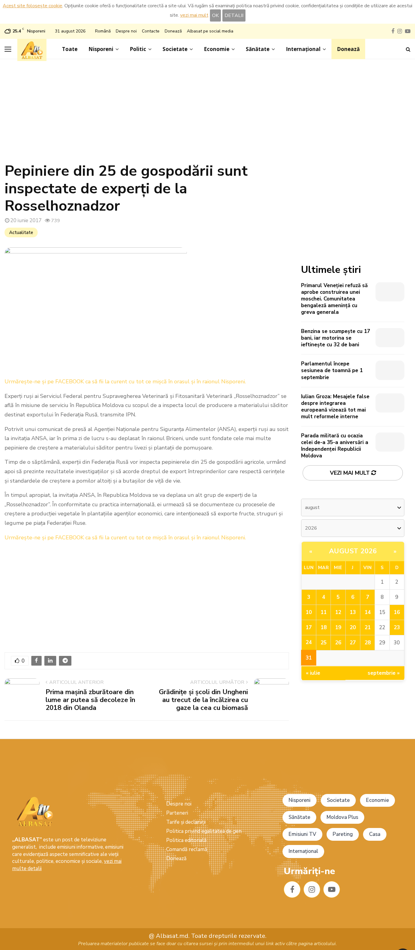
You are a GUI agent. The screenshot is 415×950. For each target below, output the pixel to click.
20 (353, 627)
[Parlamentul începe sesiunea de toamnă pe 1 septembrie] (390, 370)
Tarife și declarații (186, 822)
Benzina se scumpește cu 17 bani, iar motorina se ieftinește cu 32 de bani (335, 338)
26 (338, 642)
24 (309, 642)
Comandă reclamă (186, 849)
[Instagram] (312, 889)
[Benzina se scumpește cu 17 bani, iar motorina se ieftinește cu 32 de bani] (390, 337)
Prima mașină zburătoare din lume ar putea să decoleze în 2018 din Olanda (90, 700)
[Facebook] (292, 889)
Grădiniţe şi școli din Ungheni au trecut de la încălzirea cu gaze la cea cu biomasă (203, 700)
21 (368, 627)
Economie (216, 49)
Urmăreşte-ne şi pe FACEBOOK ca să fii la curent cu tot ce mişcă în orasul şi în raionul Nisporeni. (125, 381)
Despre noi (126, 31)
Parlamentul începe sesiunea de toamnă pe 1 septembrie (332, 370)
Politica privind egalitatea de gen (204, 831)
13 (353, 612)
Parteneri (177, 812)
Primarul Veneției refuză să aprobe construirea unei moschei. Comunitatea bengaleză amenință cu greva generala (334, 299)
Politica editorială (186, 840)
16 (397, 612)
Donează (173, 31)
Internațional (303, 49)
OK (215, 15)
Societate (175, 49)
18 (324, 627)
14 (368, 612)
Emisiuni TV (302, 834)
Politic (138, 49)
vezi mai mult (194, 15)
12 (338, 612)
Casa (374, 834)
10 (309, 612)
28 (368, 642)
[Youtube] (331, 889)
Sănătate (257, 49)
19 (338, 627)
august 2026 (353, 551)
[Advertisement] (207, 113)
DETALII (234, 15)
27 (353, 642)
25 (324, 642)
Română (103, 31)
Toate (69, 49)
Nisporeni (100, 49)
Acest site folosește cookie (32, 5)
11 (324, 612)
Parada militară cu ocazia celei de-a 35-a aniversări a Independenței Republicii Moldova (334, 445)
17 (309, 627)
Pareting (343, 834)
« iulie (313, 673)
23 (397, 627)
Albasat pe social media (210, 31)
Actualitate (21, 232)
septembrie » (384, 673)
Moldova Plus (342, 817)
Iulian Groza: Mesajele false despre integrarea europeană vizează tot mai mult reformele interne (335, 406)
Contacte (150, 31)
